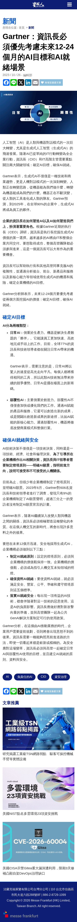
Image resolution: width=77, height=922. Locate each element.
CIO (43, 676)
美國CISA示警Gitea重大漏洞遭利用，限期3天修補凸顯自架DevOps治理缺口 (38, 870)
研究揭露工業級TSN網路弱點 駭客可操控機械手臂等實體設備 (38, 756)
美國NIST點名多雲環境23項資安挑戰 (30, 814)
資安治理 (61, 676)
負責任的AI (24, 676)
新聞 (31, 27)
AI (7, 676)
